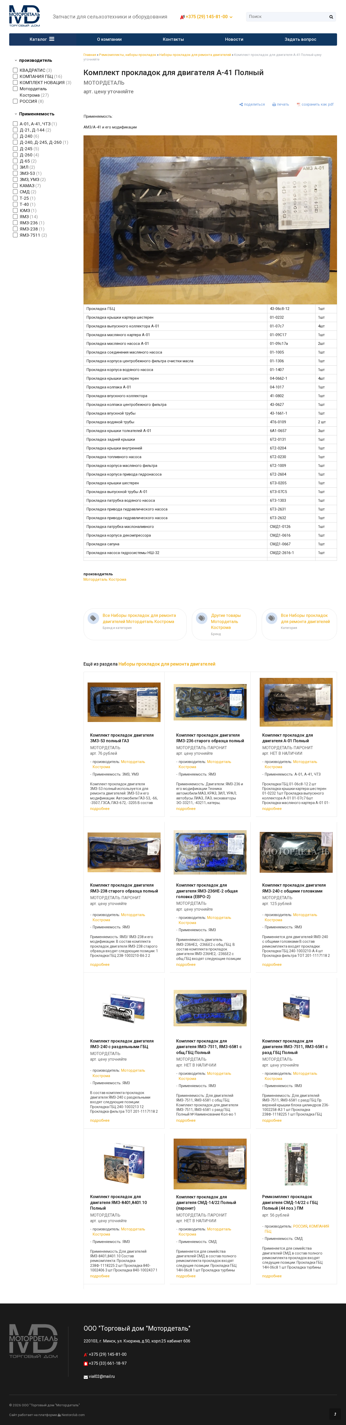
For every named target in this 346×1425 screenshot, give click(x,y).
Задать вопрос (300, 39)
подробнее (100, 808)
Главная (89, 55)
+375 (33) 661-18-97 (107, 1363)
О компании (109, 39)
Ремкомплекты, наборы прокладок (127, 55)
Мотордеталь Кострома (104, 579)
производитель (35, 60)
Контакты (173, 39)
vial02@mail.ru (102, 1376)
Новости (234, 39)
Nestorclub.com (73, 1415)
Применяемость (37, 113)
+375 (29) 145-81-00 (107, 1354)
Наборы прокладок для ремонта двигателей (195, 55)
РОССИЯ (300, 1226)
